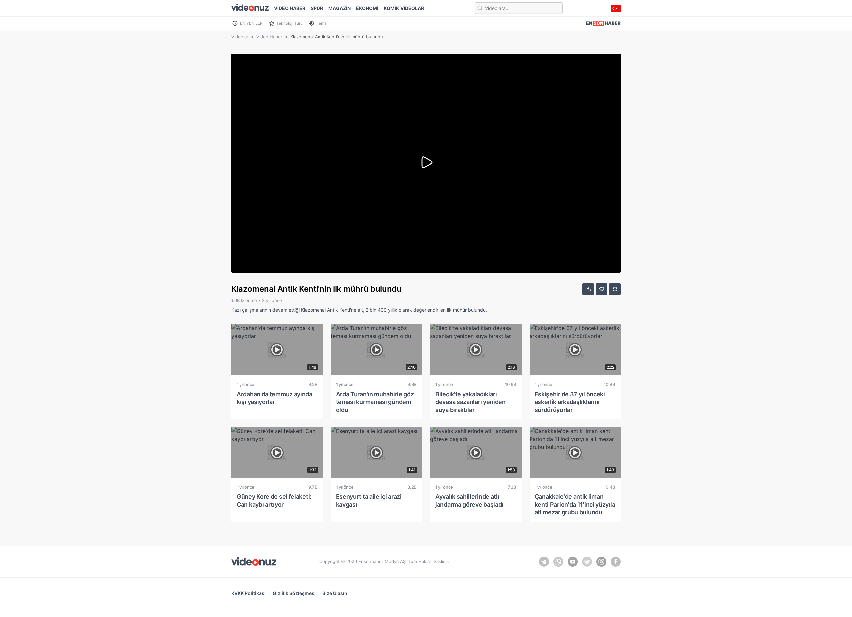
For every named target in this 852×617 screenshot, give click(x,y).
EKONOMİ (367, 8)
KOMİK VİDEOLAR (404, 8)
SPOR (317, 8)
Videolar (239, 36)
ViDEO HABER (289, 8)
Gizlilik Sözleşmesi (294, 593)
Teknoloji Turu (289, 23)
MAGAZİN (339, 8)
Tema (322, 23)
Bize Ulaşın (334, 593)
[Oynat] (426, 163)
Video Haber (269, 36)
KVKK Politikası (248, 593)
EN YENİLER (251, 23)
